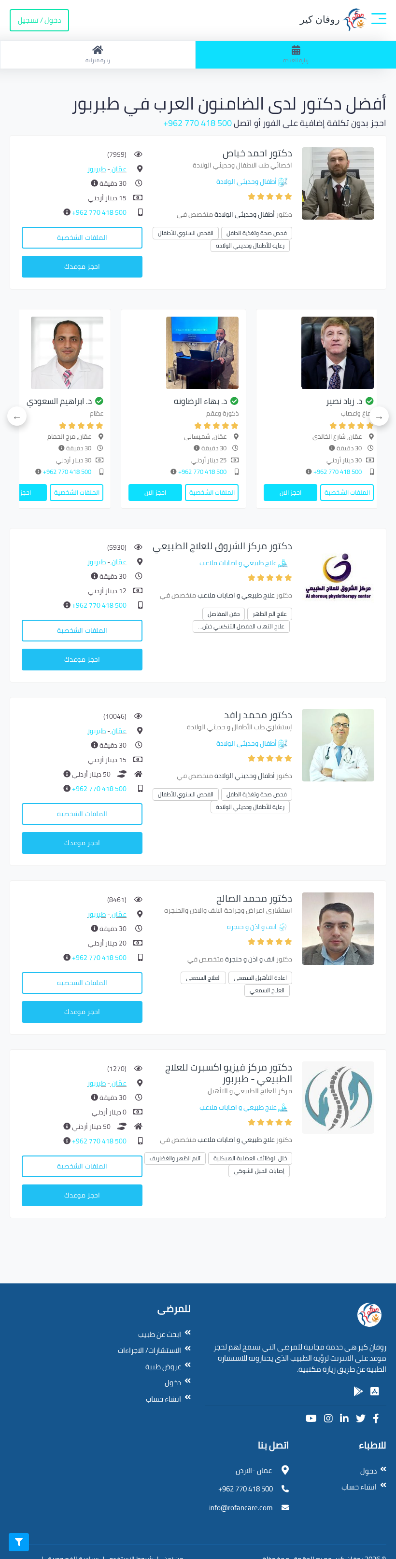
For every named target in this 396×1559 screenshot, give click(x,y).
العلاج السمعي (203, 977)
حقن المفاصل (224, 613)
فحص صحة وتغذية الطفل (256, 232)
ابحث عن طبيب (159, 1334)
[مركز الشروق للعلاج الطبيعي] (338, 576)
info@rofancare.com (241, 1508)
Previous (379, 416)
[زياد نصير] (319, 353)
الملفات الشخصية (82, 237)
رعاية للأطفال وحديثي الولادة (250, 245)
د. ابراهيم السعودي (59, 401)
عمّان (118, 169)
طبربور (96, 169)
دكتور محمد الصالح (254, 898)
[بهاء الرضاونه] (183, 353)
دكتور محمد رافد (258, 715)
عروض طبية (163, 1367)
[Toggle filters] (19, 1542)
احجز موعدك (82, 266)
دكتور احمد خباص (257, 153)
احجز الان (290, 492)
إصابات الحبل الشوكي (259, 1170)
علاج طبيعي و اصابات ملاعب (238, 563)
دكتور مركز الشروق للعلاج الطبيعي (222, 546)
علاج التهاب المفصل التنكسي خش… (241, 626)
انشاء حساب (163, 1399)
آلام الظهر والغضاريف (175, 1158)
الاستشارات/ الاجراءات (149, 1350)
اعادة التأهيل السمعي (260, 977)
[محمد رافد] (338, 745)
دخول (173, 1383)
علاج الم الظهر (270, 613)
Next (17, 416)
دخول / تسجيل (39, 20)
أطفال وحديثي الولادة (246, 181)
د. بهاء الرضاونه (200, 401)
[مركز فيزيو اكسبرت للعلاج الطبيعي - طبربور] (338, 1097)
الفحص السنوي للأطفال (185, 232)
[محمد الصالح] (338, 928)
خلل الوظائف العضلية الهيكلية (250, 1158)
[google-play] (358, 1391)
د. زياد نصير (344, 401)
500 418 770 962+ (197, 123)
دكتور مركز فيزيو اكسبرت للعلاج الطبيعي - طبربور (228, 1072)
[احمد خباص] (338, 183)
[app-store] (374, 1391)
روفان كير (321, 19)
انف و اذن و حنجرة (252, 926)
